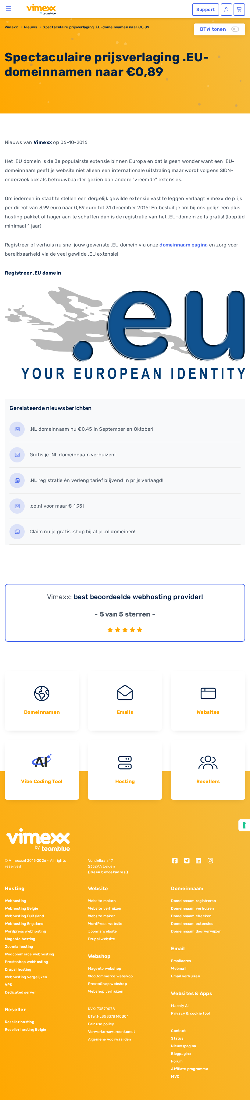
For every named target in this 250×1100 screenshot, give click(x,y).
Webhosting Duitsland (24, 916)
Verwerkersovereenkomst (111, 1032)
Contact (178, 1031)
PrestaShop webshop (107, 984)
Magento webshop (104, 968)
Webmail (178, 968)
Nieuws (30, 27)
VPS (8, 985)
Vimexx (11, 27)
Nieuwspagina (183, 1046)
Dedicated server (20, 992)
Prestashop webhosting (26, 962)
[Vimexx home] (38, 9)
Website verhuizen (104, 908)
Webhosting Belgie (21, 908)
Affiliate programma (189, 1069)
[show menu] (8, 8)
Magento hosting (20, 939)
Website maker (101, 916)
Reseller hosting (19, 1022)
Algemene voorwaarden (109, 1039)
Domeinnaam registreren (193, 901)
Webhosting (15, 901)
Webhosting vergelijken (26, 977)
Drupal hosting (18, 969)
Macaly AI (180, 1006)
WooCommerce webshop (110, 976)
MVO (175, 1076)
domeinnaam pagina (183, 245)
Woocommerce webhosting (29, 954)
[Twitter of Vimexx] (189, 861)
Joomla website (102, 931)
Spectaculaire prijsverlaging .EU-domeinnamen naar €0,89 (96, 27)
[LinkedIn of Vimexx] (201, 861)
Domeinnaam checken (191, 916)
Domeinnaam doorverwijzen (196, 931)
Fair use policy (101, 1024)
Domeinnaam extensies (192, 924)
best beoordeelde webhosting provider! (138, 597)
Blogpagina (181, 1053)
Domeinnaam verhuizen (192, 908)
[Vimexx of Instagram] (212, 861)
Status (177, 1038)
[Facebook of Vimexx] (177, 861)
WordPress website (105, 924)
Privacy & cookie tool (190, 1013)
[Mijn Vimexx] (226, 9)
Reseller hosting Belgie (25, 1029)
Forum (177, 1061)
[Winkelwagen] (239, 9)
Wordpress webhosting (25, 931)
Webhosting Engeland (24, 924)
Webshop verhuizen (105, 991)
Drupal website (101, 939)
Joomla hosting (19, 946)
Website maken (102, 901)
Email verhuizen (185, 976)
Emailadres (181, 961)
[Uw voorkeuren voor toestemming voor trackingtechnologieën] (244, 825)
